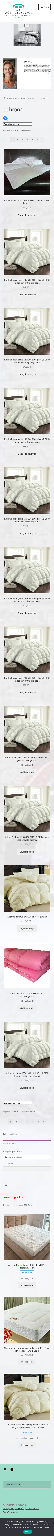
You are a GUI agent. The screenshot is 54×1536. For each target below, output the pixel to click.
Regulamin (13, 1484)
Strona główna (13, 98)
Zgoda (28, 1532)
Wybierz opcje (27, 772)
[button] (27, 37)
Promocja (11, 1163)
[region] (27, 37)
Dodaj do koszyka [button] (27, 215)
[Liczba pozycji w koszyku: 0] (5, 1184)
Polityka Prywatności (13, 1508)
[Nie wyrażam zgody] (50, 1527)
